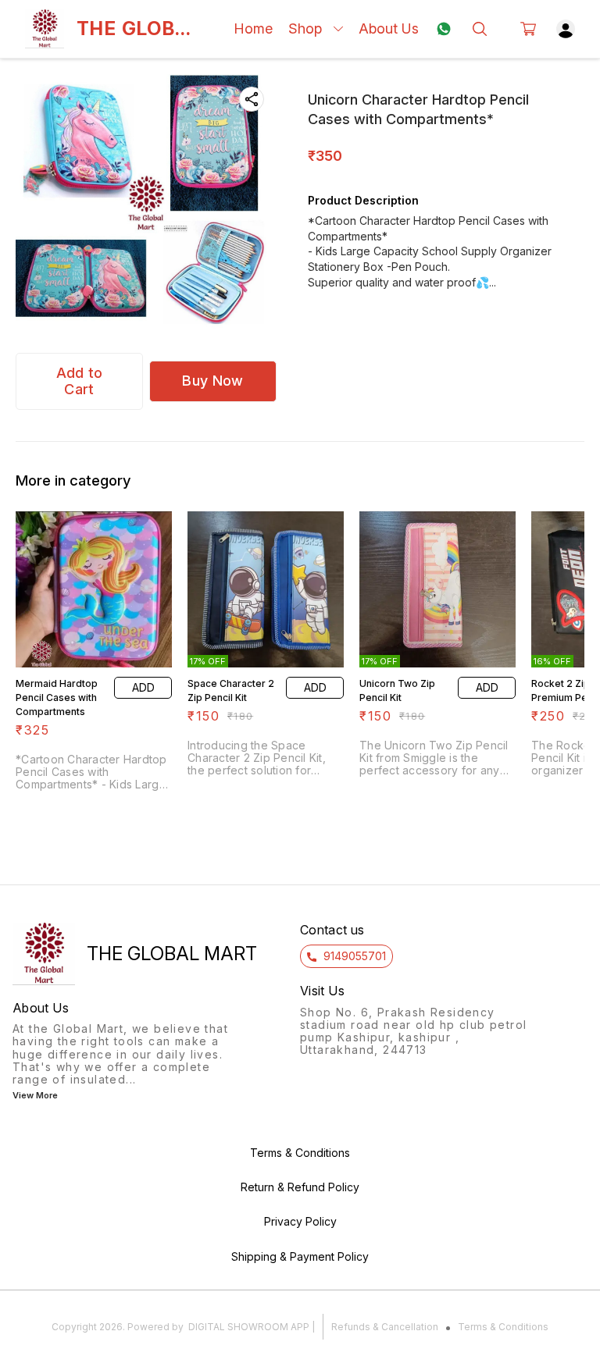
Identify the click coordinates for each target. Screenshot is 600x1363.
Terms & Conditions (503, 1327)
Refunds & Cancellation (384, 1327)
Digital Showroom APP (248, 1327)
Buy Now (212, 380)
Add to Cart (79, 381)
